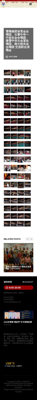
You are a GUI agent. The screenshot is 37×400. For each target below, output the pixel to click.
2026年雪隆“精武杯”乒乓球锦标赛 (18, 322)
